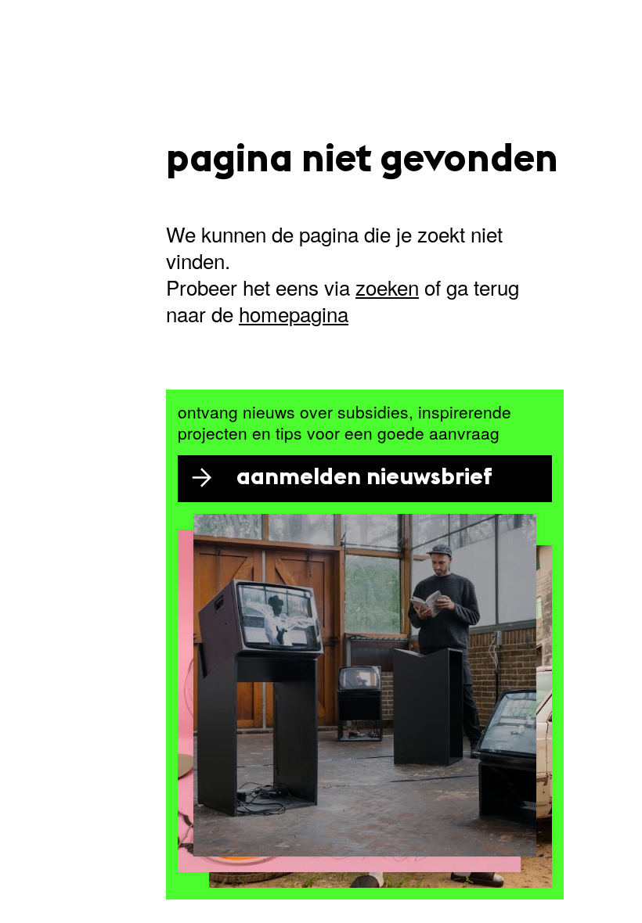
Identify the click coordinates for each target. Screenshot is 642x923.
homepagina (293, 313)
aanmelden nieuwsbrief (364, 478)
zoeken (387, 286)
